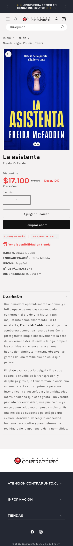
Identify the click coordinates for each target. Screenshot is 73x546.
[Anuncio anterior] (7, 6)
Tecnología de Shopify (48, 544)
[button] (8, 19)
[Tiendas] (15, 19)
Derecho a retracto (44, 236)
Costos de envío (14, 236)
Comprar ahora (36, 225)
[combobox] (36, 27)
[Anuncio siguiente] (66, 6)
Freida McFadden (15, 163)
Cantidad (8, 192)
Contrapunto (29, 544)
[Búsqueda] (62, 27)
